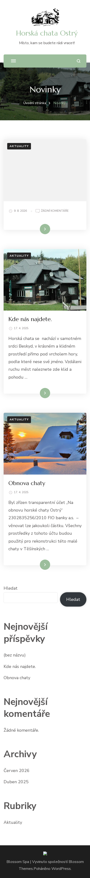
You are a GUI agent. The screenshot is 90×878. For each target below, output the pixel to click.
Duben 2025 (16, 782)
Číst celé (38, 229)
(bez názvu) (15, 655)
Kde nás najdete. (30, 319)
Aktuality (19, 146)
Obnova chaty (26, 483)
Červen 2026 (17, 770)
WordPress (61, 868)
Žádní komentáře (55, 211)
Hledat (11, 588)
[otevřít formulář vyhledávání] (78, 61)
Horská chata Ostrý (47, 33)
